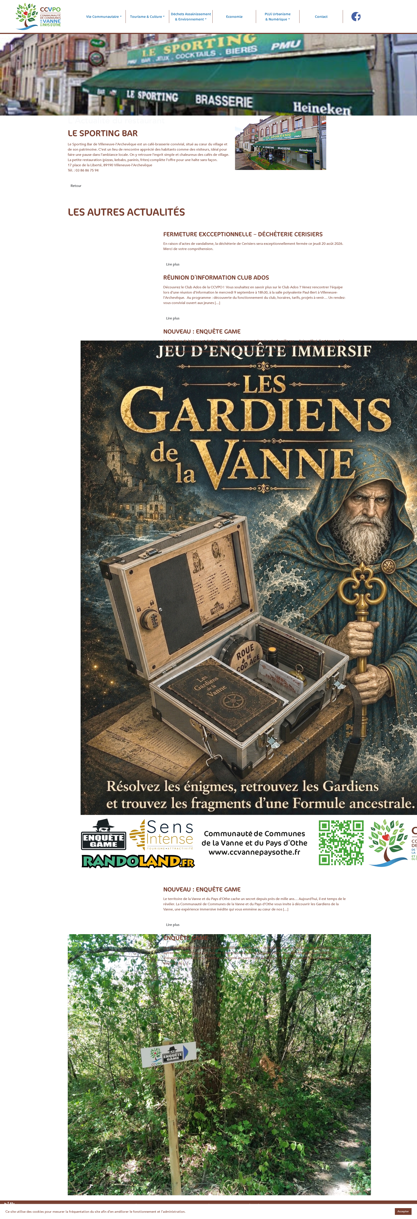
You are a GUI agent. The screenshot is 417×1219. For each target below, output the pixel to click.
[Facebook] (356, 16)
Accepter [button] (403, 1211)
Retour (76, 185)
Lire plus (172, 264)
